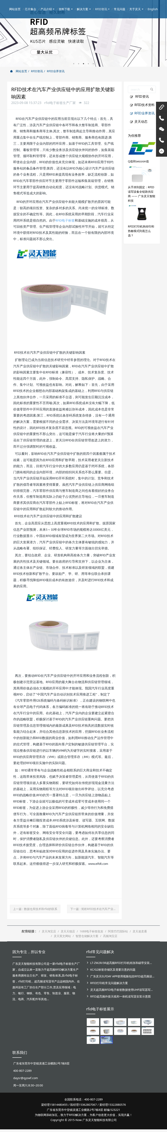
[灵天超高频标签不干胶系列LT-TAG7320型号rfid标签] (106, 1022)
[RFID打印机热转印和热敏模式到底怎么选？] (142, 213)
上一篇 (35, 909)
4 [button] (88, 64)
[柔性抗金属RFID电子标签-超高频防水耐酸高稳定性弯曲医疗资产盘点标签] (106, 1040)
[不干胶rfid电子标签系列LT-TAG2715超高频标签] (134, 1031)
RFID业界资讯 (56, 71)
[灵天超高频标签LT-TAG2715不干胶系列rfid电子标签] (93, 1031)
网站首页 (21, 71)
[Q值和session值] (142, 148)
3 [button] (83, 64)
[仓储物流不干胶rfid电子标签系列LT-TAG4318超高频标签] (120, 1031)
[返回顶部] (161, 151)
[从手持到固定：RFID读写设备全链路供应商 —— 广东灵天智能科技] (142, 174)
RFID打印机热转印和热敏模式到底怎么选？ (141, 230)
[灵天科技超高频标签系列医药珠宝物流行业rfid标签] (120, 1022)
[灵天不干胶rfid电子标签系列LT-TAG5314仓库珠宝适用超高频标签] (134, 1022)
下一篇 (94, 909)
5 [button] (93, 64)
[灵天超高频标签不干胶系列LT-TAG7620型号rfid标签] (93, 1022)
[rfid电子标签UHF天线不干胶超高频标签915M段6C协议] (93, 1040)
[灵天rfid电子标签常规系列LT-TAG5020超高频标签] (148, 1022)
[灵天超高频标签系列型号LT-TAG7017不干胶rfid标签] (148, 1031)
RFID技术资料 (144, 105)
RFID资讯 (37, 71)
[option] (83, 33)
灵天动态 (140, 121)
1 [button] (74, 64)
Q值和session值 (138, 161)
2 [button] (79, 64)
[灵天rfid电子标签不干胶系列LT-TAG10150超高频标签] (106, 1031)
